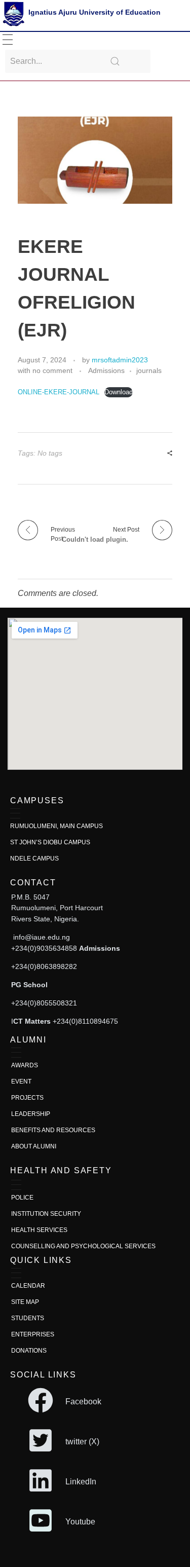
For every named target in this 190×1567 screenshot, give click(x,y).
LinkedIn (80, 1481)
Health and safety (61, 1170)
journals (149, 370)
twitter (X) (82, 1441)
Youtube (80, 1521)
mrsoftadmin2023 (120, 360)
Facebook (83, 1401)
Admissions (106, 370)
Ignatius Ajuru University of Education (94, 12)
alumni (28, 1039)
